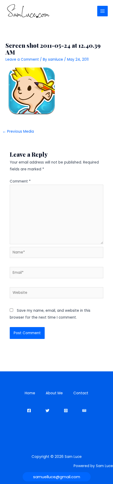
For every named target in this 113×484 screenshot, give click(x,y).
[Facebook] (29, 410)
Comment (20, 181)
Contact (80, 393)
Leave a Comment (22, 59)
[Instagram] (66, 410)
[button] (57, 476)
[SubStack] (84, 410)
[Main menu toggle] (102, 11)
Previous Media (18, 131)
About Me (54, 393)
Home (30, 393)
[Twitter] (47, 410)
